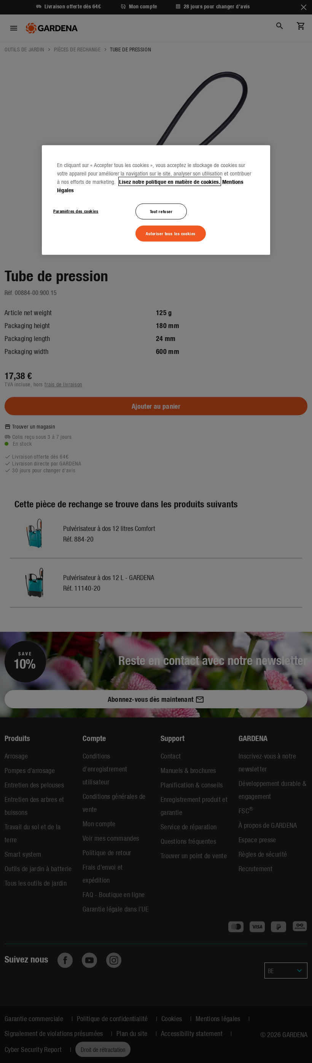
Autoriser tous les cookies (171, 233)
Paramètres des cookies (76, 211)
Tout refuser (161, 211)
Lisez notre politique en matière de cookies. (169, 181)
